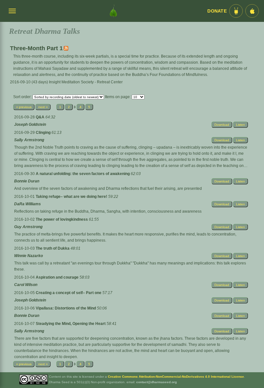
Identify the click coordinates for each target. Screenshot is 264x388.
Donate (217, 11)
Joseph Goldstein (30, 124)
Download (221, 124)
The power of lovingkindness (62, 219)
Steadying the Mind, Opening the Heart (71, 323)
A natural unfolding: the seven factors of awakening (83, 173)
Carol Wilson (25, 284)
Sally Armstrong (29, 140)
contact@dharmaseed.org (156, 382)
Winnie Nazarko (28, 256)
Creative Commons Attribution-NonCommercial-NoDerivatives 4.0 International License (176, 376)
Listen (240, 124)
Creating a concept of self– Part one (69, 293)
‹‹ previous (24, 107)
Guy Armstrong (28, 227)
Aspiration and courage (58, 277)
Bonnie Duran (26, 181)
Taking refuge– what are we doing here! (72, 196)
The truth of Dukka (53, 248)
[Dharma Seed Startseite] (113, 11)
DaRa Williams (27, 204)
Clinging (44, 132)
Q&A (40, 117)
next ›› (43, 107)
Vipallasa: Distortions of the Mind (66, 308)
